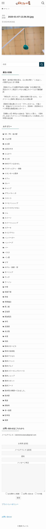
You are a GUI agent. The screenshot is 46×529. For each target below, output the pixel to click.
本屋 (6, 336)
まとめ (7, 159)
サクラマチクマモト (12, 208)
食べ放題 (8, 410)
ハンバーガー (10, 238)
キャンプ (8, 188)
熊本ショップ (10, 376)
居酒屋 (7, 326)
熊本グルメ (9, 366)
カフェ (7, 178)
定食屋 (7, 312)
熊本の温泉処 (10, 351)
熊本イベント (10, 361)
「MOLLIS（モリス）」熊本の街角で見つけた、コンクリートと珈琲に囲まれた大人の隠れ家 (22, 98)
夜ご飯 (7, 307)
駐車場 (7, 415)
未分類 (7, 331)
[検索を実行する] (41, 64)
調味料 (7, 405)
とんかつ (8, 154)
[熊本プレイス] (23, 3)
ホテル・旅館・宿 (11, 267)
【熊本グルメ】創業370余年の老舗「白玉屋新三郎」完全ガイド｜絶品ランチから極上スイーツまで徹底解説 (23, 89)
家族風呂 (8, 317)
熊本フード (9, 386)
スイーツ (8, 218)
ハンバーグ (9, 243)
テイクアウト (10, 233)
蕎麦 (6, 400)
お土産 (7, 144)
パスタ (7, 252)
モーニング (9, 272)
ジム (6, 213)
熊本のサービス (10, 346)
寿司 (6, 321)
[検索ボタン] (43, 3)
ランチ (7, 277)
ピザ (6, 262)
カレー (7, 183)
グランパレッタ (10, 193)
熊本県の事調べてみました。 (15, 391)
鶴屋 (6, 420)
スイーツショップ (11, 223)
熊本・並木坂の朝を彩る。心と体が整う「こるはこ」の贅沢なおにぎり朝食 (23, 81)
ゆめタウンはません (12, 164)
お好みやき (9, 149)
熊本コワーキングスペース (15, 371)
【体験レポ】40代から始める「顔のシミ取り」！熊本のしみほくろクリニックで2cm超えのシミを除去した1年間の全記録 (23, 116)
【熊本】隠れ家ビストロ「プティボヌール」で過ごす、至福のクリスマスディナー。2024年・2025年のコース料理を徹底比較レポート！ (23, 106)
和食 (6, 297)
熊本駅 (7, 396)
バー (6, 248)
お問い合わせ (7, 517)
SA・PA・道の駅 (11, 134)
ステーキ (8, 228)
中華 (6, 287)
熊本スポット (10, 381)
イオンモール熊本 (11, 173)
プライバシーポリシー (10, 504)
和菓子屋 (8, 292)
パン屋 (7, 257)
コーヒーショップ (11, 203)
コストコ (8, 198)
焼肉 (6, 341)
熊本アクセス (10, 356)
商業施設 (8, 302)
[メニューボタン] (3, 3)
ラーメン (8, 282)
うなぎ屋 (8, 139)
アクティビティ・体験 (13, 169)
